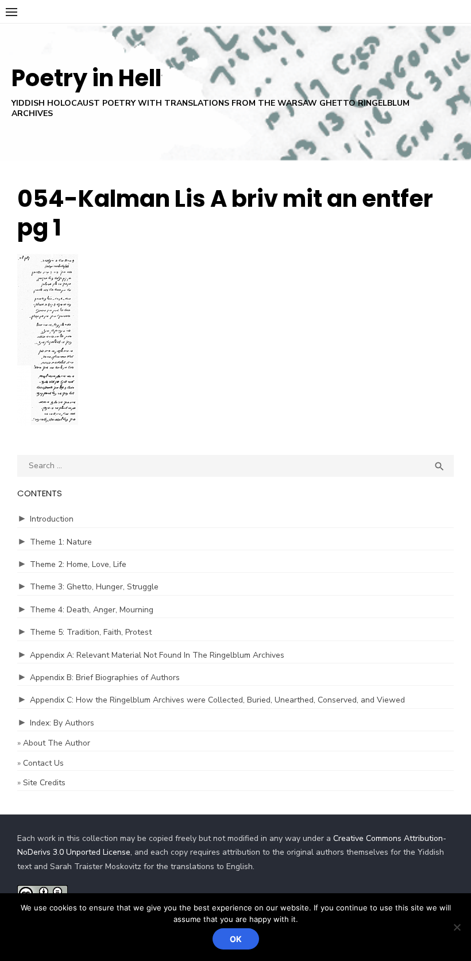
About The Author (56, 743)
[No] (456, 927)
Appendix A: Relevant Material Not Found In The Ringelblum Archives (157, 655)
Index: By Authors (62, 722)
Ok (236, 939)
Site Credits (44, 782)
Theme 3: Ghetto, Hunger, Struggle (94, 586)
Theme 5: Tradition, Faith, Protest (91, 632)
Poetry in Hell (86, 78)
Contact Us (43, 763)
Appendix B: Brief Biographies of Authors (105, 677)
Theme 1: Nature (61, 542)
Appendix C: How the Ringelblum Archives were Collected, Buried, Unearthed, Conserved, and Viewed (217, 699)
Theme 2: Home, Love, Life (78, 564)
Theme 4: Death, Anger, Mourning (91, 609)
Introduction (52, 519)
